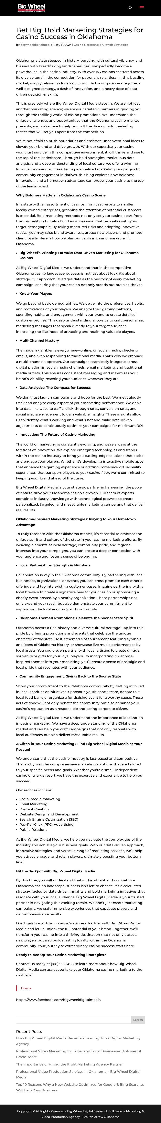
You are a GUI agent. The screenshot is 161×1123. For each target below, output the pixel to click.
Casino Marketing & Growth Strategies (101, 45)
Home (26, 988)
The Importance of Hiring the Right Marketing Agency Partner (69, 1064)
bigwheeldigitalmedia (36, 45)
